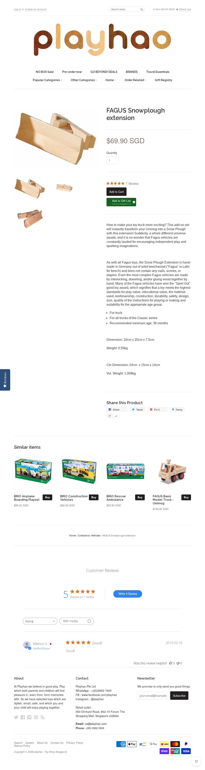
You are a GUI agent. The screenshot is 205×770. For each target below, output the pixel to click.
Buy (47, 497)
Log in (17, 9)
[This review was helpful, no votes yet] (170, 663)
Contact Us (56, 742)
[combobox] (40, 621)
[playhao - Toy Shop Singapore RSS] (42, 717)
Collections (84, 535)
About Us (42, 742)
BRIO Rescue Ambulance (116, 497)
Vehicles (95, 535)
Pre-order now (72, 71)
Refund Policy (22, 745)
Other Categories (83, 80)
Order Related (135, 80)
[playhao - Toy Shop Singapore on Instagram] (29, 717)
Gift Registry (163, 80)
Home (110, 80)
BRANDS (132, 71)
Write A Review (128, 594)
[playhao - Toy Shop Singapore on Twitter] (16, 717)
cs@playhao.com (96, 724)
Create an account (35, 9)
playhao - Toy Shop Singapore (50, 751)
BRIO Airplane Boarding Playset (26, 497)
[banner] (102, 40)
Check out (185, 9)
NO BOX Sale (45, 71)
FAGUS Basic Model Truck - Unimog (163, 499)
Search (18, 742)
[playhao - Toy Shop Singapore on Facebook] (23, 717)
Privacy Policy (74, 742)
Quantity (112, 153)
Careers (29, 742)
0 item (164, 9)
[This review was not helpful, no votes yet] (178, 663)
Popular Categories (46, 80)
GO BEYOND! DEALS (103, 71)
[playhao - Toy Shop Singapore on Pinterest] (36, 717)
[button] (121, 202)
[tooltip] (133, 201)
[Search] (142, 9)
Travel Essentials (157, 71)
